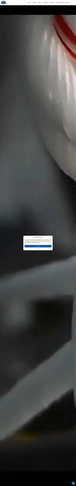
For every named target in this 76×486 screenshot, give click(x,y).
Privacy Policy (37, 248)
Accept (38, 246)
